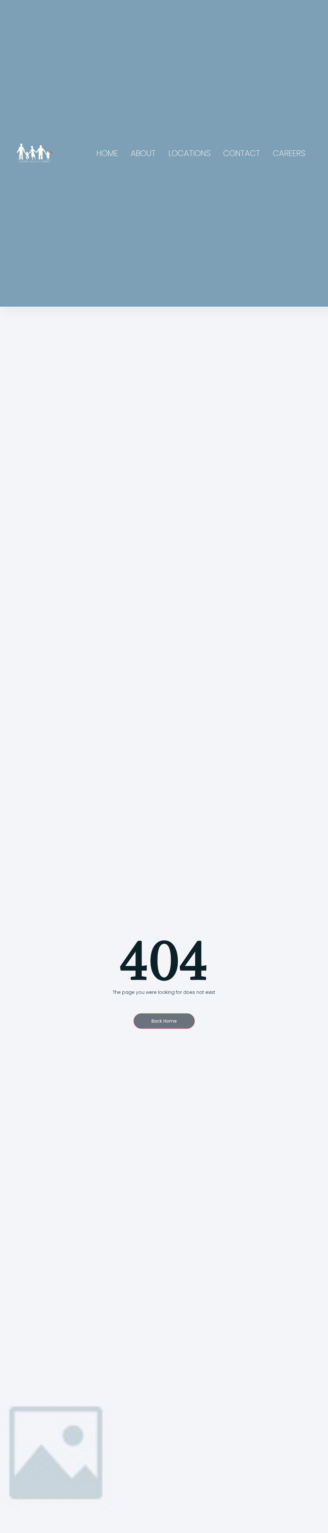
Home (107, 153)
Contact (241, 153)
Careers (289, 153)
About (143, 153)
